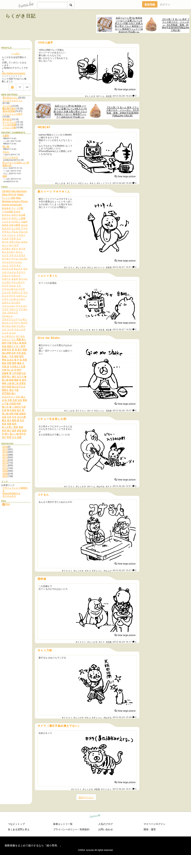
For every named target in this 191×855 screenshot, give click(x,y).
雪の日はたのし (10, 97)
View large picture (126, 89)
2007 (5, 476)
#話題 (109, 96)
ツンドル (6, 105)
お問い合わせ (105, 829)
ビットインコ (9, 121)
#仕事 (109, 329)
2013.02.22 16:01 (122, 788)
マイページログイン (154, 824)
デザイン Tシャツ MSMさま (15, 489)
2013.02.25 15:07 (122, 570)
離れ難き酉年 (9, 108)
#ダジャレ (83, 183)
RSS (7, 504)
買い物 (5, 146)
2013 (5, 460)
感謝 (4, 175)
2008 (5, 473)
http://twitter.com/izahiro (13, 73)
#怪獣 (97, 789)
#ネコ (93, 183)
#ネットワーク (104, 183)
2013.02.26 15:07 (122, 410)
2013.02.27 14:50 (122, 329)
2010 (5, 468)
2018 (5, 446)
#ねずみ (101, 486)
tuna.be (95, 816)
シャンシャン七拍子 (12, 113)
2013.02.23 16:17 (122, 641)
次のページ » (86, 797)
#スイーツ (99, 267)
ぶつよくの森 (9, 127)
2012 (5, 462)
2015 (5, 454)
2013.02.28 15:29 (122, 182)
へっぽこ (15, 53)
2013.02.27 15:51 (122, 266)
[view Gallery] (12, 87)
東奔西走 (6, 119)
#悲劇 (109, 410)
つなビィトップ (16, 824)
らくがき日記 (21, 15)
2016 (5, 451)
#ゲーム (101, 96)
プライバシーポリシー (65, 829)
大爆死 (5, 135)
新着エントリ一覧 (63, 824)
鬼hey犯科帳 (8, 110)
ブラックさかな (10, 157)
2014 (5, 457)
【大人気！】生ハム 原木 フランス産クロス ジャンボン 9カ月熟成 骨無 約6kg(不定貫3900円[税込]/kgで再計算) (176, 24)
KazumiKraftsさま (11, 493)
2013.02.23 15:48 (122, 717)
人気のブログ (105, 824)
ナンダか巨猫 (9, 124)
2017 (5, 449)
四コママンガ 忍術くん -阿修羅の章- (15, 164)
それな (5, 151)
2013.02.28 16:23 (122, 95)
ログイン (165, 4)
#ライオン (106, 789)
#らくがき (90, 96)
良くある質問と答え (19, 829)
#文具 (102, 329)
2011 (5, 465)
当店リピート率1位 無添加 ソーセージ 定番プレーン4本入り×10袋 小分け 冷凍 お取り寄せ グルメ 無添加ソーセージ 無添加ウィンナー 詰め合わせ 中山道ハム (129, 24)
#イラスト (72, 183)
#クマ (95, 329)
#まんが (108, 570)
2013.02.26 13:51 (122, 485)
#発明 (109, 267)
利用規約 (84, 829)
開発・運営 (150, 829)
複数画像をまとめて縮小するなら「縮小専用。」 (33, 845)
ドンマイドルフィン (12, 100)
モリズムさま (9, 495)
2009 (5, 470)
